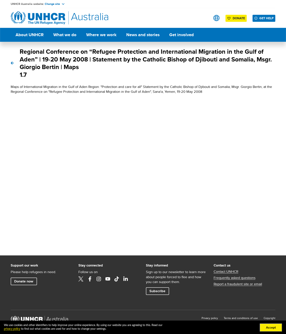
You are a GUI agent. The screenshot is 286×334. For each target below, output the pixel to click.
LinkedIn (125, 278)
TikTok (116, 278)
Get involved (181, 35)
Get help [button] (266, 18)
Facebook (89, 278)
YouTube (107, 278)
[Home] (38, 18)
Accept (271, 327)
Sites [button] (216, 18)
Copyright (269, 318)
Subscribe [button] (157, 291)
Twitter (80, 278)
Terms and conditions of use (241, 318)
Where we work (101, 35)
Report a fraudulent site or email (238, 284)
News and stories (143, 35)
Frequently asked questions (234, 278)
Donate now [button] (23, 281)
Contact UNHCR (226, 271)
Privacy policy (210, 318)
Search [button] (204, 18)
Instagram (98, 278)
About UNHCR (30, 35)
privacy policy (12, 329)
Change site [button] (52, 4)
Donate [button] (239, 18)
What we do (64, 35)
